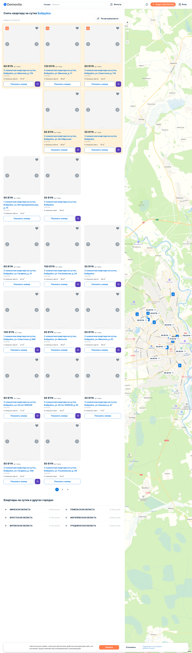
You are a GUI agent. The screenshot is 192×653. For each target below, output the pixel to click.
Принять (109, 647)
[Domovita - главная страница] (13, 4)
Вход (184, 4)
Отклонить (131, 647)
